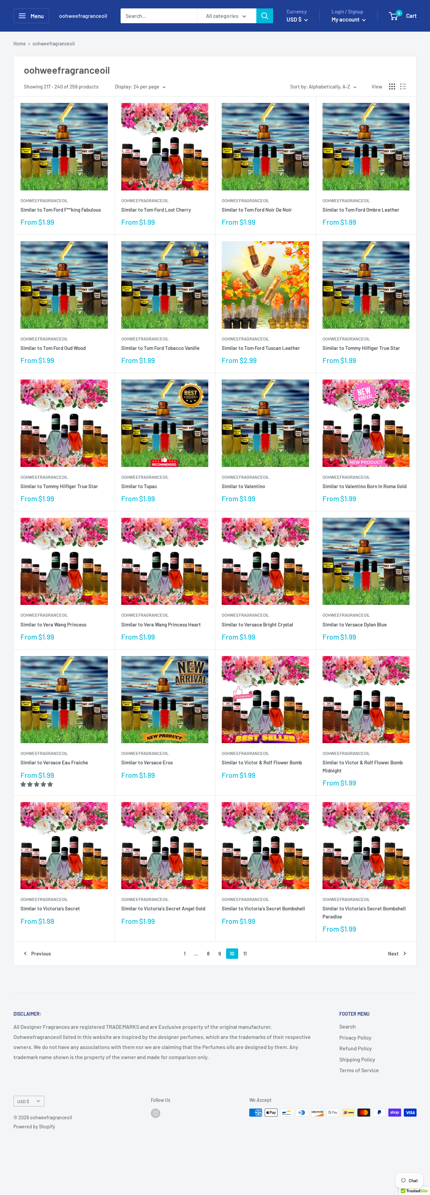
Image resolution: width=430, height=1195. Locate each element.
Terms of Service (359, 1070)
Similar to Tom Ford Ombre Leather (360, 210)
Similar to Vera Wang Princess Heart (161, 624)
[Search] (264, 15)
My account (346, 19)
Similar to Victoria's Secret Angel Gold (163, 908)
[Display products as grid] (392, 86)
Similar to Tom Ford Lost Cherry (156, 210)
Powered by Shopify (34, 1126)
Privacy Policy (355, 1037)
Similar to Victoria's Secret (50, 908)
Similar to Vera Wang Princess (53, 624)
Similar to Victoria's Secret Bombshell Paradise (364, 912)
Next (393, 953)
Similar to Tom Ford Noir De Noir (257, 210)
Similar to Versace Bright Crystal (257, 624)
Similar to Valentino (243, 486)
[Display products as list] (403, 86)
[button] (37, 784)
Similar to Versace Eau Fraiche (54, 762)
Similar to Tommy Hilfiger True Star (361, 348)
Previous (41, 953)
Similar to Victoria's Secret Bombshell (263, 908)
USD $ (23, 1101)
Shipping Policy (357, 1059)
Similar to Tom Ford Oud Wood (53, 348)
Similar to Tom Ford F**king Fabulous (60, 210)
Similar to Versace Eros (147, 762)
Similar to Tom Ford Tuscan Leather (261, 348)
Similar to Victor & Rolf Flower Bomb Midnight (362, 766)
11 (245, 953)
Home (19, 43)
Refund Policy (355, 1048)
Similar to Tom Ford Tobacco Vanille (160, 348)
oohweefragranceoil (44, 200)
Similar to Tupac (139, 486)
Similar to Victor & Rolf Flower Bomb (262, 762)
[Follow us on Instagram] (155, 1113)
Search (347, 1026)
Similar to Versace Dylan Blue (354, 624)
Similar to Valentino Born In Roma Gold (364, 486)
